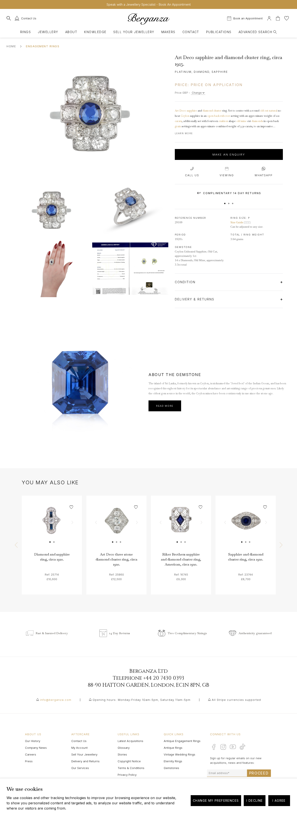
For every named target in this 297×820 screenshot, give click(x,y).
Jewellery (48, 32)
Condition (186, 282)
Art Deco (180, 110)
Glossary (124, 747)
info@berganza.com (55, 699)
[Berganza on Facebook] (213, 747)
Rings (25, 32)
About (71, 32)
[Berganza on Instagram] (223, 747)
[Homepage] (148, 19)
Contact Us (79, 741)
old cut (264, 110)
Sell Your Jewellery (133, 32)
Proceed (259, 773)
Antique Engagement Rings (182, 741)
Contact (190, 32)
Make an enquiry (228, 154)
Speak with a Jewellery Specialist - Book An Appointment (149, 4)
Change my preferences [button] (216, 800)
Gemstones (171, 768)
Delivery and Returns (85, 761)
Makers (168, 32)
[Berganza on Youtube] (233, 747)
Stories (122, 754)
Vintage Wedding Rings (179, 754)
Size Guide (237, 222)
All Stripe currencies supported (236, 699)
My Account (79, 747)
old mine (241, 121)
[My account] (269, 17)
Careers (30, 754)
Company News (36, 747)
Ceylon (185, 116)
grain (178, 126)
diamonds (257, 121)
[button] (225, 201)
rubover (225, 116)
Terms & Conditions (131, 768)
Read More (165, 405)
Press (29, 761)
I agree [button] (279, 800)
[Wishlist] (286, 17)
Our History (32, 741)
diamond (208, 110)
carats (178, 121)
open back (213, 116)
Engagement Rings (42, 46)
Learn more (184, 133)
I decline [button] (254, 800)
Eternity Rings (173, 761)
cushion (223, 121)
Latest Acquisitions (130, 741)
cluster (218, 110)
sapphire (192, 110)
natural (273, 110)
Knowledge (95, 32)
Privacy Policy (127, 774)
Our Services (80, 768)
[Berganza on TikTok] (242, 747)
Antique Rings (173, 747)
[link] (51, 525)
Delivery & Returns (195, 299)
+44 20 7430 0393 (163, 678)
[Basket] (278, 17)
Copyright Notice (129, 761)
